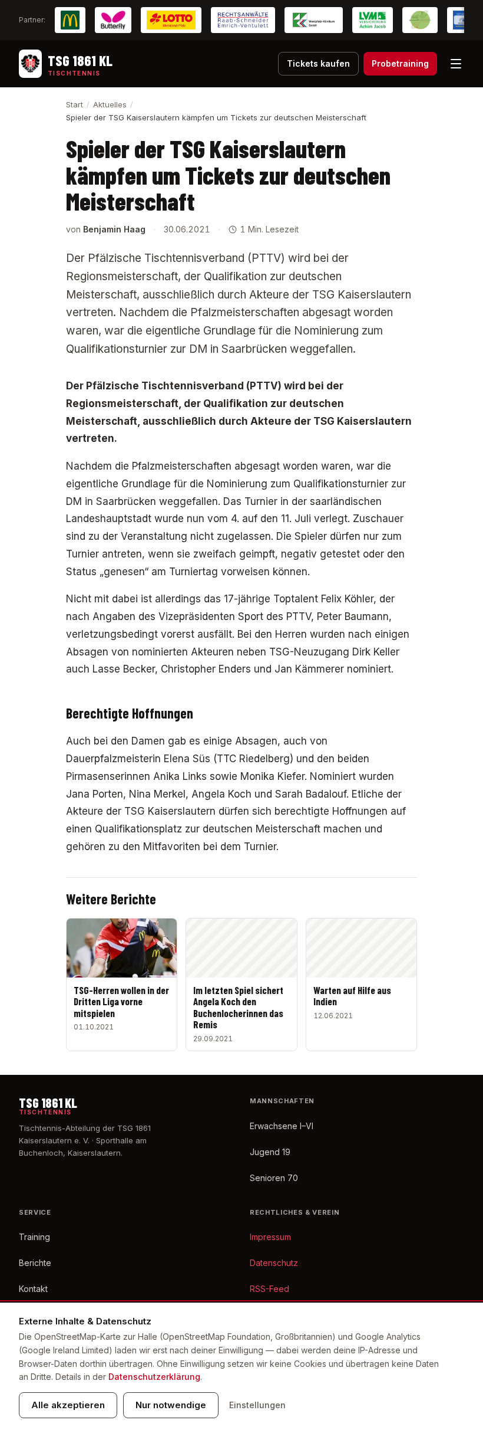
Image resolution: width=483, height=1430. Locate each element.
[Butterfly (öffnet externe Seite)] (113, 20)
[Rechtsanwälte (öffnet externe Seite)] (243, 20)
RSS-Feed (269, 1289)
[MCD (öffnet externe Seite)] (70, 20)
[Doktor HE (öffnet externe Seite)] (419, 20)
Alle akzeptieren (68, 1405)
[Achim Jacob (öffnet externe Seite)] (372, 20)
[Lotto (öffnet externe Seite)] (171, 20)
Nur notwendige (170, 1405)
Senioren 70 (274, 1178)
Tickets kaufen (318, 63)
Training (34, 1237)
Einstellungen (257, 1405)
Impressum (270, 1237)
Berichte (35, 1263)
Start (74, 104)
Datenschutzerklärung (154, 1377)
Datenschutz (274, 1263)
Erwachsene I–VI (281, 1126)
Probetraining (400, 63)
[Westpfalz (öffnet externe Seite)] (313, 20)
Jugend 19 (270, 1152)
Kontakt (33, 1289)
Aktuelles (110, 104)
